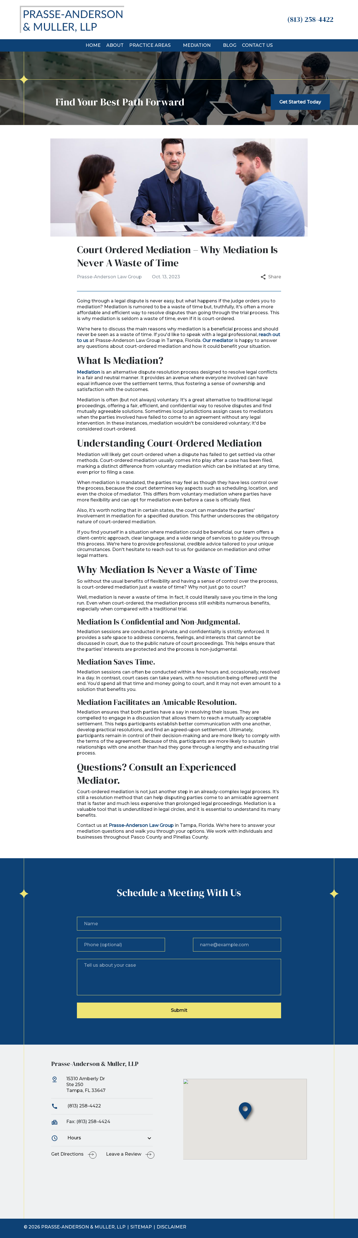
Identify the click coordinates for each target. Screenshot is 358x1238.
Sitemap (141, 1227)
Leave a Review (123, 1154)
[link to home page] (72, 19)
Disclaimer (171, 1227)
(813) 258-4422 (83, 1106)
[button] (174, 45)
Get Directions (67, 1154)
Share (274, 276)
